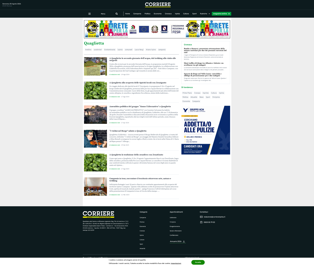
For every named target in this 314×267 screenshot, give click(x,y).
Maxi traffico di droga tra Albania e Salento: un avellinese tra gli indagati (203, 64)
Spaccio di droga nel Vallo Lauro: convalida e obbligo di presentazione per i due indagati (203, 75)
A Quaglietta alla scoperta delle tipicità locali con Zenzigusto (137, 82)
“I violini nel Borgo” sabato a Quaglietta (127, 130)
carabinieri (98, 49)
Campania (137, 14)
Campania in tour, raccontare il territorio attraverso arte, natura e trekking (140, 179)
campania (161, 49)
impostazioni (176, 263)
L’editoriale (173, 217)
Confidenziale (174, 235)
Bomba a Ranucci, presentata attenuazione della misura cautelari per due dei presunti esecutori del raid (205, 50)
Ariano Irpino (151, 49)
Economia (158, 14)
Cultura (186, 14)
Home (127, 14)
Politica (147, 14)
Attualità (194, 97)
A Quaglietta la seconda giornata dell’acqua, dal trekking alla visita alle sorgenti (142, 59)
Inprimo (206, 93)
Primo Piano (187, 93)
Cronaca (168, 14)
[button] (116, 14)
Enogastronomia (175, 226)
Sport (194, 14)
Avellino (88, 49)
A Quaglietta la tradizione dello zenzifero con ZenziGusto (136, 154)
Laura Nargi (139, 49)
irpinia (120, 49)
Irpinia (177, 14)
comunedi (128, 49)
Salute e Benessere (176, 231)
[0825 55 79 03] (201, 222)
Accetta (198, 262)
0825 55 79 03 (209, 222)
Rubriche (203, 14)
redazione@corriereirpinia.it (214, 217)
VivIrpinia (216, 97)
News (201, 97)
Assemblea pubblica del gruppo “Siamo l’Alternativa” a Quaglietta (140, 106)
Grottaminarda (109, 49)
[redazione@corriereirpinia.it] (201, 216)
